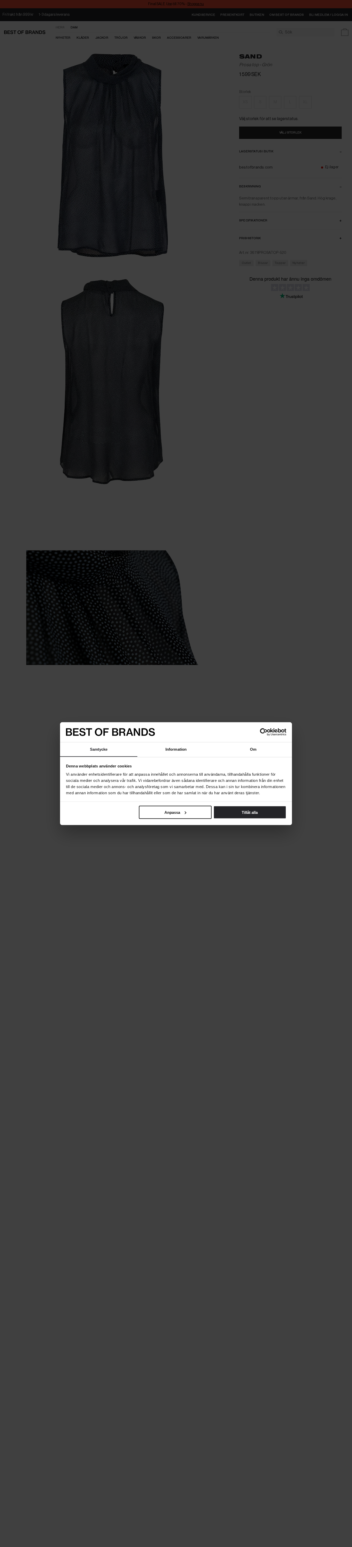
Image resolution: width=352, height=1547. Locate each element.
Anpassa (172, 812)
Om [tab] (253, 749)
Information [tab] (176, 749)
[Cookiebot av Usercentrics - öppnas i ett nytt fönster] (263, 732)
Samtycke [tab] (99, 749)
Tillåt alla (250, 812)
